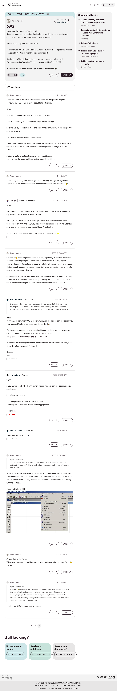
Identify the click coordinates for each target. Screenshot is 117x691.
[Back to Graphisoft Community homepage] (15, 4)
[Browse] (4, 5)
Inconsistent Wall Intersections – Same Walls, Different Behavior (95, 33)
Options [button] (71, 14)
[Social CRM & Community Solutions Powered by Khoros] (7, 677)
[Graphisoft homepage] (106, 678)
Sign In (109, 4)
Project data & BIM (88, 25)
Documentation (87, 67)
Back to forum (15, 654)
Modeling (84, 39)
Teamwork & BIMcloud (89, 57)
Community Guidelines (71, 686)
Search (90, 5)
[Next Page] (48, 626)
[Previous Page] (31, 626)
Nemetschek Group (70, 689)
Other (22, 75)
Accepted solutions (42, 654)
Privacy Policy (41, 686)
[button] (52, 75)
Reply (68, 75)
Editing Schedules (89, 43)
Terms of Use (54, 686)
